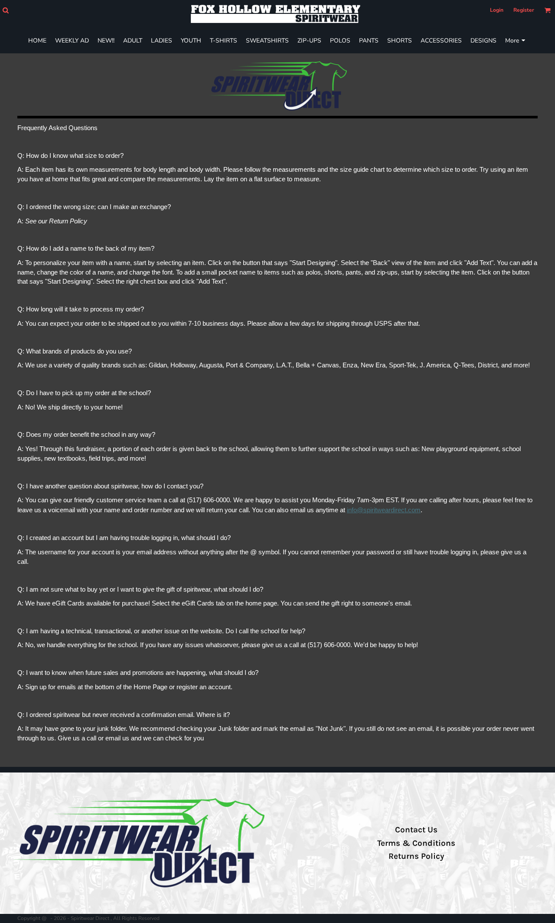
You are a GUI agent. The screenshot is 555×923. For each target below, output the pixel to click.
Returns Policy (416, 856)
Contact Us (416, 830)
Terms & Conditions (416, 843)
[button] (5, 10)
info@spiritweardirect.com (384, 510)
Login (496, 10)
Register (523, 10)
